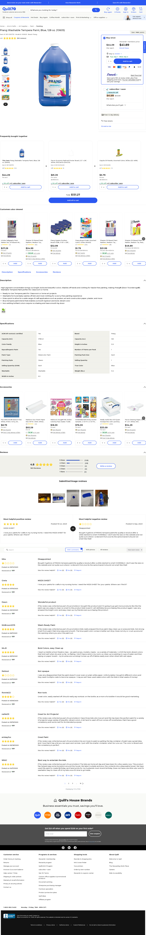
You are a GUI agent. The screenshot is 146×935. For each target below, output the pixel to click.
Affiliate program (45, 899)
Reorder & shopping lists (83, 859)
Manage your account (11, 866)
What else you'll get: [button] (114, 105)
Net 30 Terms (44, 873)
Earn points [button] (138, 32)
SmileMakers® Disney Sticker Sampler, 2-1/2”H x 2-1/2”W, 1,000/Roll (86, 420)
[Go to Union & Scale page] (98, 815)
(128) (86, 460)
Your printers (78, 866)
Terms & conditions (36, 925)
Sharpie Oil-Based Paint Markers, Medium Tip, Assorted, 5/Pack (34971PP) (36, 241)
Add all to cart (73, 200)
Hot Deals (34, 17)
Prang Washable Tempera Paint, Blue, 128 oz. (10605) (21, 161)
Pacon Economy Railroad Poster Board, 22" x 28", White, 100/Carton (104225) (69, 161)
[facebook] (75, 847)
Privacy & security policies (12, 883)
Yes (60, 570)
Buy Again (44, 17)
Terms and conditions (62, 839)
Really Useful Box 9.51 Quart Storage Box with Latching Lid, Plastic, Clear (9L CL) (110, 420)
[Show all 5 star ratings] (74, 460)
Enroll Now (124, 48)
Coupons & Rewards (21, 17)
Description (7, 272)
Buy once (110, 38)
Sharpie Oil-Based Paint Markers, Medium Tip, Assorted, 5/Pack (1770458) (110, 241)
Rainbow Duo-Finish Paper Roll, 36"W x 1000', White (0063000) (35, 420)
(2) (86, 466)
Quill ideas (42, 896)
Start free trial (136, 75)
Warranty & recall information (13, 880)
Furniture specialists (46, 889)
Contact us (7, 887)
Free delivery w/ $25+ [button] (83, 255)
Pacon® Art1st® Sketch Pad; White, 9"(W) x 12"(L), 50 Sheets (11, 420)
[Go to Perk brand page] (68, 815)
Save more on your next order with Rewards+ (24, 3)
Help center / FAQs (10, 873)
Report (78, 570)
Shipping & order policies (12, 876)
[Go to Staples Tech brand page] (88, 815)
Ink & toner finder (80, 862)
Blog (111, 862)
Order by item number (82, 869)
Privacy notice (50, 925)
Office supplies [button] (99, 17)
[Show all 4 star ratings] (75, 463)
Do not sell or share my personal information (102, 925)
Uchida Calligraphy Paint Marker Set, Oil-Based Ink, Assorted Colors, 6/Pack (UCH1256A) (10, 241)
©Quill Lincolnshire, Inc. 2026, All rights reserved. (31, 917)
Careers (112, 869)
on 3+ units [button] (110, 253)
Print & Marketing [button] (82, 17)
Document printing (45, 882)
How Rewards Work (73, 3)
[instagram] (63, 847)
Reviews (57, 272)
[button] (96, 10)
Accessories (42, 272)
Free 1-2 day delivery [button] (108, 438)
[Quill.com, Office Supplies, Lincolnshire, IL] (9, 916)
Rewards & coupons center (84, 873)
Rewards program (45, 862)
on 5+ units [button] (37, 253)
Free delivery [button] (7, 255)
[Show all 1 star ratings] (74, 471)
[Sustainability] (4, 310)
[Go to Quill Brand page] (37, 815)
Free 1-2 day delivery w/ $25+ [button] (36, 259)
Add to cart (127, 61)
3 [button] (72, 783)
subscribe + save (67, 17)
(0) (86, 469)
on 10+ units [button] (110, 432)
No (69, 570)
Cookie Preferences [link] (79, 925)
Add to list (107, 126)
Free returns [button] (108, 121)
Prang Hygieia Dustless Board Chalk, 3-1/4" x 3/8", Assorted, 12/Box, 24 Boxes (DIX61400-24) (60, 241)
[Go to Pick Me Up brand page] (58, 815)
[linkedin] (69, 847)
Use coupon (95, 834)
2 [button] (68, 783)
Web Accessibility (115, 873)
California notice (64, 925)
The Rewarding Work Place (119, 866)
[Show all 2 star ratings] (74, 468)
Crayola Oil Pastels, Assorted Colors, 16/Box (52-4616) (119, 160)
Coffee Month (54, 17)
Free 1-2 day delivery (111, 115)
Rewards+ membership (47, 859)
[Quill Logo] (9, 9)
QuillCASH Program (45, 866)
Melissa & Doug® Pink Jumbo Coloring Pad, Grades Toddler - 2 (61, 420)
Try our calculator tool (130, 80)
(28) (86, 463)
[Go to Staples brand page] (78, 815)
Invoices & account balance (13, 869)
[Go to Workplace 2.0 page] (108, 815)
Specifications (24, 272)
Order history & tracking (12, 859)
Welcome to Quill (115, 859)
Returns (6, 862)
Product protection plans (48, 892)
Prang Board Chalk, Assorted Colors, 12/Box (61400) (85, 241)
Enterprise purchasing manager (50, 885)
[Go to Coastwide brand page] (48, 815)
